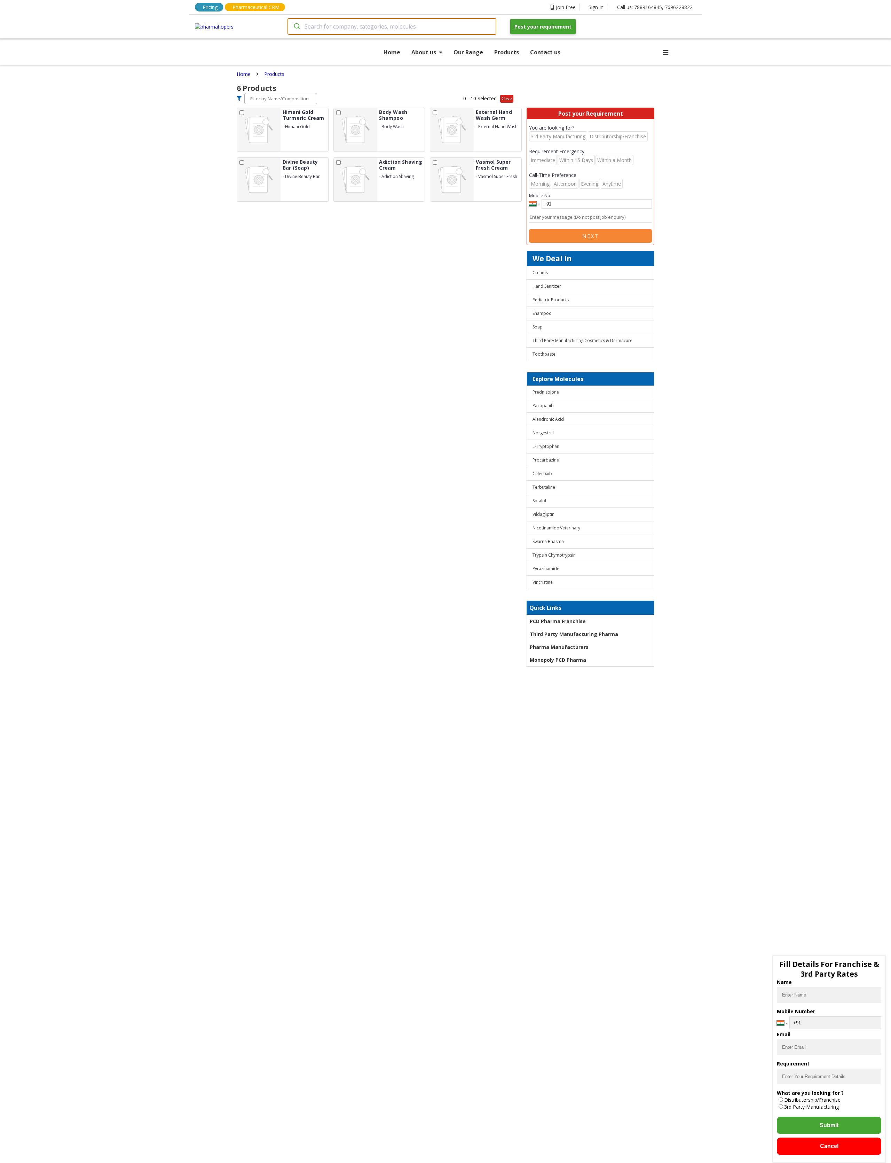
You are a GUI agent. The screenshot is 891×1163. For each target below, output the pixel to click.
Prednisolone (546, 392)
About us (423, 52)
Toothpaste (544, 354)
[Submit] (296, 26)
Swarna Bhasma (548, 541)
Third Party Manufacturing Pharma (574, 634)
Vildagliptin (543, 514)
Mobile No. (540, 195)
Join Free (566, 7)
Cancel (829, 1146)
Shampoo (542, 313)
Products (506, 52)
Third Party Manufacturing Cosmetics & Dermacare (582, 340)
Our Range (468, 52)
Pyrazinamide (546, 569)
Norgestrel (543, 433)
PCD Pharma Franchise (558, 621)
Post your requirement (542, 26)
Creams (540, 273)
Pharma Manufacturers (559, 647)
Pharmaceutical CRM (255, 7)
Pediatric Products (551, 300)
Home (392, 52)
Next (590, 236)
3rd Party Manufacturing (811, 1106)
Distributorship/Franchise (812, 1099)
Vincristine (543, 582)
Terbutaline (544, 487)
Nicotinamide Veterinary (556, 528)
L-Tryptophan (546, 446)
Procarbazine (546, 460)
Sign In (596, 7)
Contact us (545, 52)
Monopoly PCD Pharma (558, 660)
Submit (829, 1125)
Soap (538, 327)
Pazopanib (543, 406)
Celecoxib (542, 473)
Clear (507, 98)
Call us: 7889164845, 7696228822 (655, 7)
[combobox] (392, 26)
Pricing (210, 7)
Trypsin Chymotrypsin (554, 555)
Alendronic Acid (548, 419)
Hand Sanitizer (547, 286)
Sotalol (539, 501)
